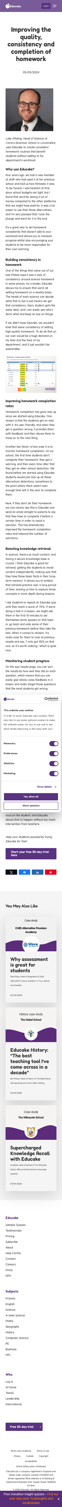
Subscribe (12, 1242)
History (10, 1332)
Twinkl (10, 1393)
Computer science (17, 1338)
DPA (8, 1275)
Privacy (17, 1456)
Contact (11, 1259)
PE (7, 1343)
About (9, 1247)
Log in (9, 1381)
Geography (12, 1326)
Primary (10, 1298)
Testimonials (13, 1230)
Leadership (12, 1398)
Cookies (30, 1456)
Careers (11, 1264)
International (14, 1404)
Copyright (43, 1456)
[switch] (53, 753)
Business (11, 1349)
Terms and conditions (20, 1451)
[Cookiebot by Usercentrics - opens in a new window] (44, 699)
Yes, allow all (31, 797)
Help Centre (13, 1253)
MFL (8, 1355)
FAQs (9, 1270)
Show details (44, 787)
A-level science (15, 1315)
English (10, 1304)
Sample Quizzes (15, 1225)
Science (10, 1309)
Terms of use (43, 1451)
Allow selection (31, 806)
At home (11, 1387)
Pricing (10, 1236)
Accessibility (31, 1461)
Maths (9, 1321)
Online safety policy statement (31, 1466)
